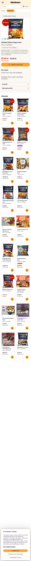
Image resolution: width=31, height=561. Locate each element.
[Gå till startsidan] (15, 2)
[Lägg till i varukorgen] (12, 123)
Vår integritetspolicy (9, 546)
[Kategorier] (2, 2)
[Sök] (2, 6)
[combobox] (12, 6)
